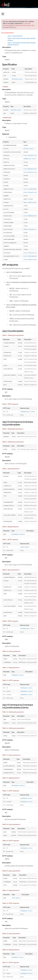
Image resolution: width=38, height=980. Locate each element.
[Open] (2, 14)
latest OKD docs (10, 27)
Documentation (7, 33)
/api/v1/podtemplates (15, 36)
